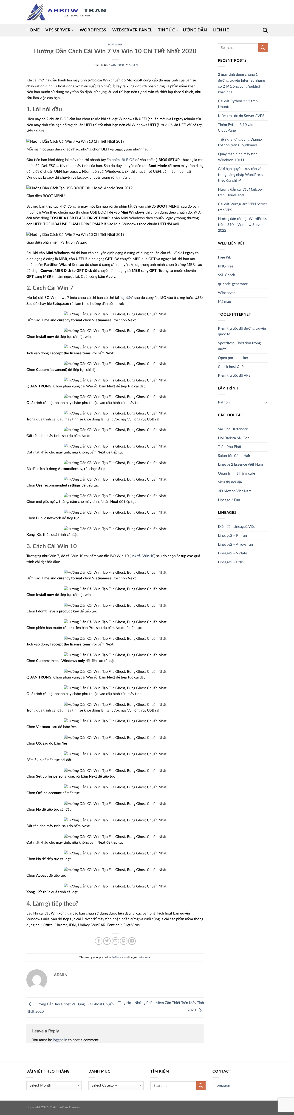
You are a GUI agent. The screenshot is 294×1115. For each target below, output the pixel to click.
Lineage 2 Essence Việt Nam (240, 464)
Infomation (221, 1085)
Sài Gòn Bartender (233, 429)
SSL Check (226, 275)
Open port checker (233, 358)
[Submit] (263, 47)
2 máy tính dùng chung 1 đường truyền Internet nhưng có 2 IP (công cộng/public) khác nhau (241, 83)
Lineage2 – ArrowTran (235, 544)
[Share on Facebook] (98, 941)
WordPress (93, 30)
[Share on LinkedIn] (132, 941)
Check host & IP (231, 367)
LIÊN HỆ (221, 30)
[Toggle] (266, 402)
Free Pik (224, 257)
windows (144, 957)
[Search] (265, 30)
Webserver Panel (132, 30)
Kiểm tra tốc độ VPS (234, 375)
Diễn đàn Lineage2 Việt (236, 526)
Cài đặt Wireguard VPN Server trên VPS (242, 207)
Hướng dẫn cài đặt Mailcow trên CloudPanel (240, 192)
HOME (33, 30)
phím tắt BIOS (123, 160)
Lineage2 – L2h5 (231, 562)
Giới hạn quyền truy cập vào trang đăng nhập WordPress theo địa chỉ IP (240, 174)
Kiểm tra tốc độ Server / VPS (241, 116)
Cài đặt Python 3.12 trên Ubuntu (238, 104)
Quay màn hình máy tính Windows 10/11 (237, 157)
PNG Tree (225, 266)
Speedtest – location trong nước (239, 346)
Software (115, 44)
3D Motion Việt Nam (235, 491)
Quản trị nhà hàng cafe (236, 473)
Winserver (226, 293)
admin (133, 65)
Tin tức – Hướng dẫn (182, 30)
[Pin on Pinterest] (123, 941)
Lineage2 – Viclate (232, 553)
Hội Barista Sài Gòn (233, 438)
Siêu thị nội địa (230, 482)
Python (224, 402)
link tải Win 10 (142, 556)
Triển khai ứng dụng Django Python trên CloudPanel (240, 142)
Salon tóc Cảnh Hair (234, 456)
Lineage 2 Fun (229, 500)
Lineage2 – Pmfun (232, 535)
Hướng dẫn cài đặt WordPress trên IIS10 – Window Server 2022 (242, 224)
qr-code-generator (233, 284)
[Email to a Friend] (115, 941)
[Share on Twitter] (107, 941)
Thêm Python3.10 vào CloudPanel (235, 128)
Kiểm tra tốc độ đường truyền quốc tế (242, 331)
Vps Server (58, 30)
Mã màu (224, 301)
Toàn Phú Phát (229, 447)
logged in (60, 1040)
